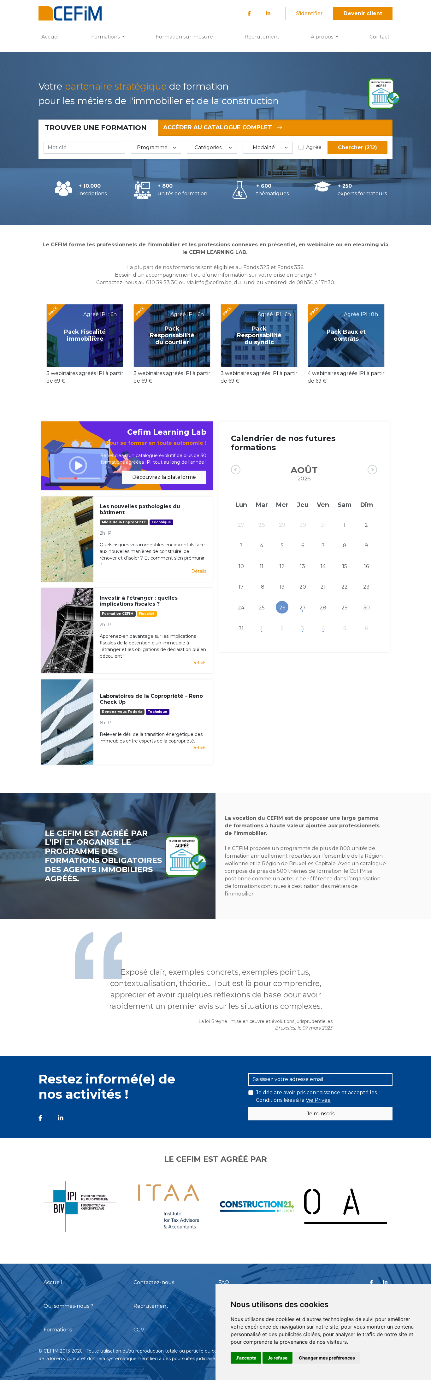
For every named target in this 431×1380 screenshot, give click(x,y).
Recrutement (262, 37)
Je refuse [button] (277, 1357)
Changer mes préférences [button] (327, 1357)
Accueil (50, 37)
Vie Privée (318, 1100)
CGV (138, 1330)
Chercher (357, 147)
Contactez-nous (153, 1282)
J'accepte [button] (246, 1357)
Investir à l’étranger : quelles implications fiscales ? (139, 601)
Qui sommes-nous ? (68, 1306)
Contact (379, 37)
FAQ (223, 1282)
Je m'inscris (320, 1114)
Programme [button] (152, 147)
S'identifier (309, 13)
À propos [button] (322, 37)
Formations (58, 1330)
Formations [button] (106, 37)
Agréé (314, 147)
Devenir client (363, 13)
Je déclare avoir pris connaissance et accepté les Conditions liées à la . (316, 1096)
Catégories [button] (208, 147)
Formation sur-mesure (184, 37)
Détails (198, 571)
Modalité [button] (264, 147)
